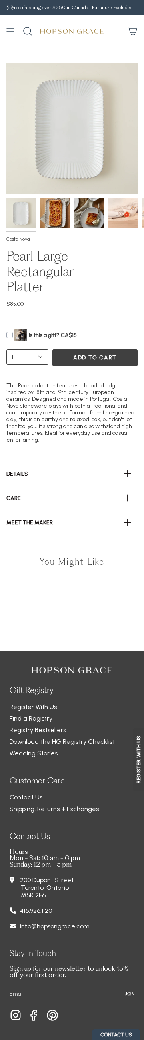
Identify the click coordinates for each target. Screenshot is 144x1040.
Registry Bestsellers (38, 730)
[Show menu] (10, 31)
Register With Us (33, 707)
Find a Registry (31, 718)
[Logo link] (10, 7)
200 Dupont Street (47, 880)
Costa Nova (18, 239)
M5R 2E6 (33, 895)
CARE (13, 498)
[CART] (132, 31)
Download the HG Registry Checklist (62, 741)
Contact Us (26, 797)
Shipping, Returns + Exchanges (54, 809)
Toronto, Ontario (45, 887)
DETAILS (17, 473)
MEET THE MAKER (29, 522)
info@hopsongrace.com (55, 926)
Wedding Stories (34, 753)
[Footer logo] (72, 670)
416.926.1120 (36, 910)
